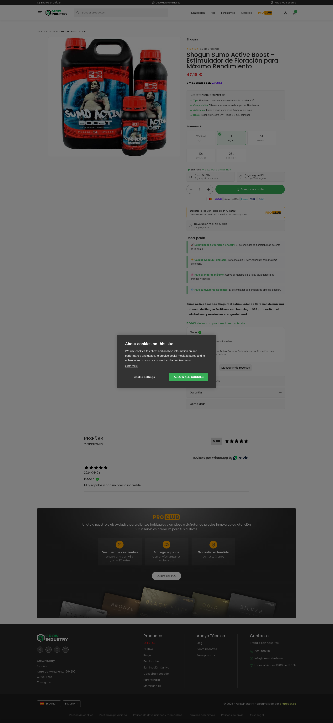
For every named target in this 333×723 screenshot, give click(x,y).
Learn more (131, 365)
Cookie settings (144, 377)
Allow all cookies (189, 377)
